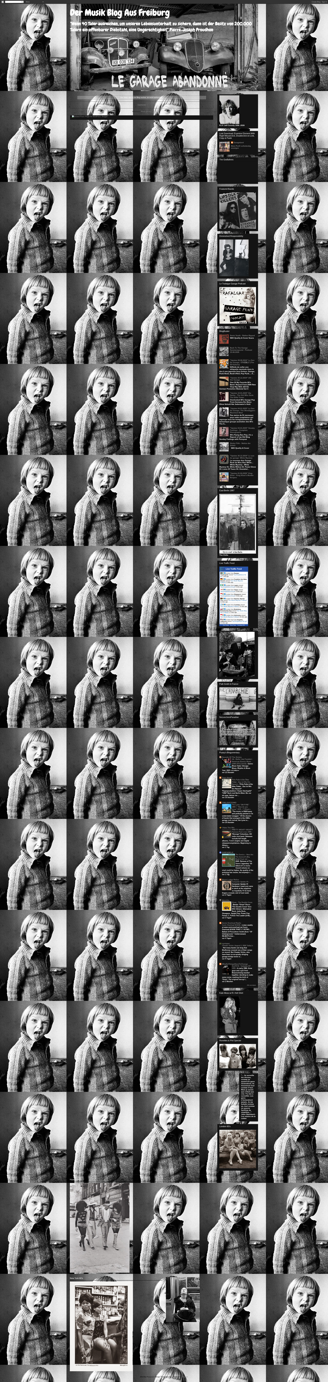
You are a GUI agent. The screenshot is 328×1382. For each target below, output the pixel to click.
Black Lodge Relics (230, 880)
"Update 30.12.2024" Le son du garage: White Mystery (242, 457)
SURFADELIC (227, 852)
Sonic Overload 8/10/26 (231, 925)
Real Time (233, 625)
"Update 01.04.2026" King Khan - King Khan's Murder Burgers (242, 475)
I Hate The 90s (228, 828)
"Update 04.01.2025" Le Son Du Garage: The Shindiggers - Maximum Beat (243, 410)
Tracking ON (241, 625)
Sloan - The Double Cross (242, 902)
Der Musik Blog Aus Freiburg (120, 12)
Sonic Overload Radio (231, 923)
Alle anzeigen (251, 985)
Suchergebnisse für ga (228, 587)
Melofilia (225, 900)
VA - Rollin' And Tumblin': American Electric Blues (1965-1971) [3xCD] (242, 761)
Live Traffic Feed (234, 569)
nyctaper (226, 943)
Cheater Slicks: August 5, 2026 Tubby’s (237, 946)
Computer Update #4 (240, 882)
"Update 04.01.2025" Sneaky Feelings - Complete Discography (242, 430)
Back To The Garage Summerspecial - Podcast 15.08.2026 (241, 350)
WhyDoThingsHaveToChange (235, 964)
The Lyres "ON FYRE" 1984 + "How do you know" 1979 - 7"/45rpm (241, 807)
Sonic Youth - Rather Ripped (242, 335)
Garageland (239, 142)
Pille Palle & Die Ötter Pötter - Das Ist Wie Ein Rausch (241, 782)
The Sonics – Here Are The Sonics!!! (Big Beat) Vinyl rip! (244, 857)
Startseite (141, 105)
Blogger (185, 1377)
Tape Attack (227, 778)
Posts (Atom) (146, 112)
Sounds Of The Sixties (232, 757)
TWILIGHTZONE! (229, 803)
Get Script (226, 625)
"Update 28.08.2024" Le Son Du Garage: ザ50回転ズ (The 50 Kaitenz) (242, 362)
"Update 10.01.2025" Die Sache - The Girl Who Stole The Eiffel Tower (241, 395)
